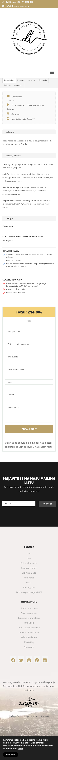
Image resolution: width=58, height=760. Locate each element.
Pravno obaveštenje (29, 632)
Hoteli (29, 582)
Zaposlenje (29, 647)
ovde (20, 748)
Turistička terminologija (29, 617)
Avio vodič (29, 622)
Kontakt (45, 716)
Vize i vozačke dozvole (29, 627)
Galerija (7, 85)
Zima (29, 558)
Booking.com (29, 587)
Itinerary (20, 80)
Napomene (18, 85)
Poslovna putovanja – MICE (29, 592)
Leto (29, 553)
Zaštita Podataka (29, 637)
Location (31, 80)
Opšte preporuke (29, 613)
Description (9, 80)
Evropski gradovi (29, 567)
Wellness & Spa (29, 572)
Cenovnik (43, 80)
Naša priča (14, 716)
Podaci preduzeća (29, 608)
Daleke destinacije (29, 563)
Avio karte (29, 577)
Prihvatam (10, 754)
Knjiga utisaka (30, 716)
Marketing (29, 642)
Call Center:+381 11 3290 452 (19, 2)
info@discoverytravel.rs (17, 6)
